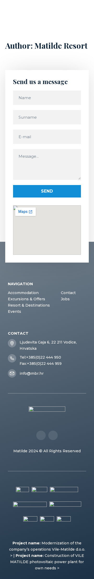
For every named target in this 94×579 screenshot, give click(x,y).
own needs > (47, 568)
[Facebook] (41, 435)
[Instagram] (53, 435)
